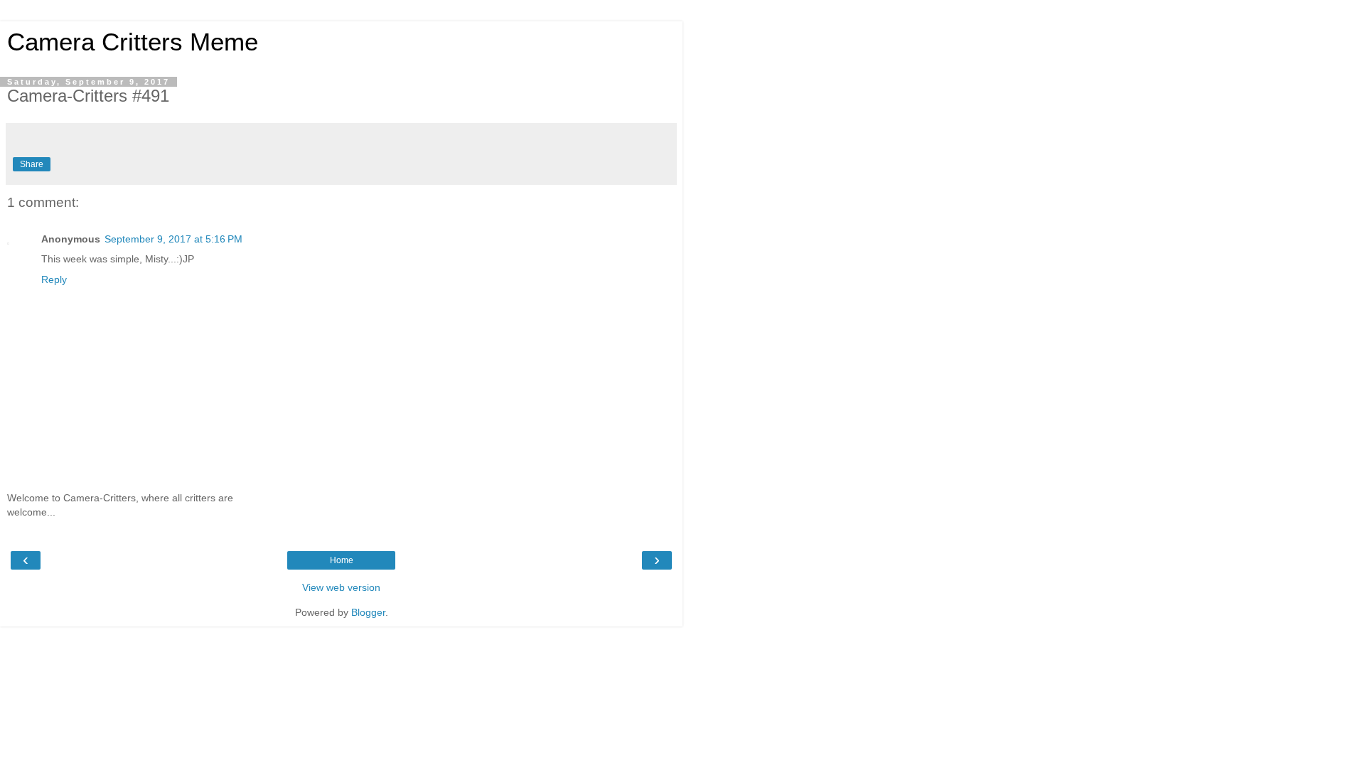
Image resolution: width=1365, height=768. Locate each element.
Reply (54, 279)
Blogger (368, 612)
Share (31, 164)
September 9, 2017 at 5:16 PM (173, 239)
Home (341, 560)
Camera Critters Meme (132, 41)
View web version (341, 587)
